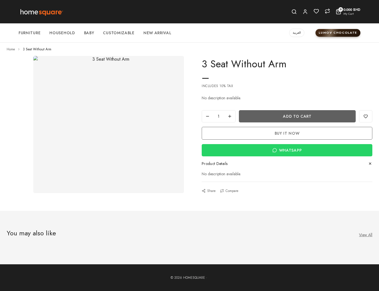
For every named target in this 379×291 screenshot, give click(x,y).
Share (211, 191)
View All (365, 235)
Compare (232, 191)
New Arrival (157, 33)
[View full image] (108, 59)
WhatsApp (290, 150)
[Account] (305, 12)
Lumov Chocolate (338, 32)
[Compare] (327, 11)
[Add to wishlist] (365, 116)
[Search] (294, 12)
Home (11, 49)
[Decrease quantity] (207, 116)
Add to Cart (297, 116)
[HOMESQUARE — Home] (41, 12)
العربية (297, 32)
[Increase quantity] (229, 116)
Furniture (30, 33)
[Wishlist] (316, 11)
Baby (89, 33)
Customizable (118, 33)
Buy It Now (287, 133)
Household (62, 33)
